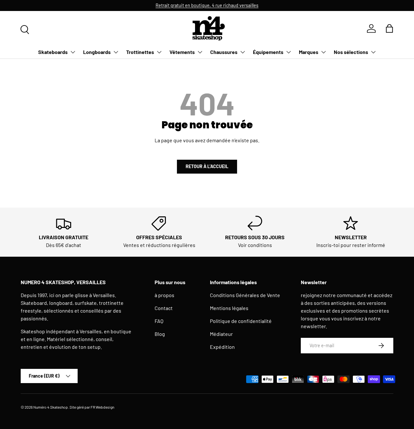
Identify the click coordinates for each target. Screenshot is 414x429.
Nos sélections (351, 52)
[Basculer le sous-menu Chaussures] (242, 52)
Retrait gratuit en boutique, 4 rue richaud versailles (207, 5)
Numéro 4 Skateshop (50, 407)
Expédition (222, 347)
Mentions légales (229, 308)
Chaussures (223, 52)
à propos (164, 295)
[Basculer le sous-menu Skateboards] (73, 52)
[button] (389, 28)
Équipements (268, 52)
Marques (308, 52)
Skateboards (53, 52)
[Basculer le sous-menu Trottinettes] (159, 52)
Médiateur (221, 334)
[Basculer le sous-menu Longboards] (116, 52)
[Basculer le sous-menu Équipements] (288, 52)
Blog (160, 334)
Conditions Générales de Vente (245, 295)
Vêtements (182, 52)
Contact (164, 308)
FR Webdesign (102, 407)
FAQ (159, 321)
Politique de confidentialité (241, 321)
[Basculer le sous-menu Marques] (323, 52)
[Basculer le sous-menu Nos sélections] (373, 52)
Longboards (97, 52)
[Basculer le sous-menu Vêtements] (200, 52)
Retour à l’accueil (207, 166)
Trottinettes (140, 52)
